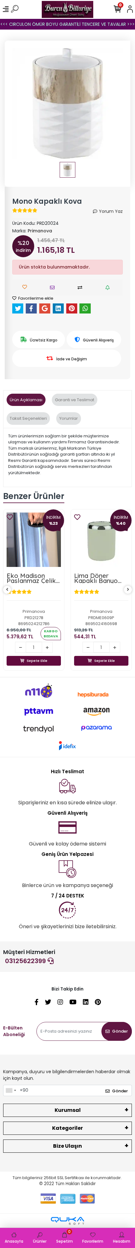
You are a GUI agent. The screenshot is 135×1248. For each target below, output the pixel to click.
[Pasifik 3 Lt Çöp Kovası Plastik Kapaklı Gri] (101, 540)
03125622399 (26, 961)
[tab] (26, 400)
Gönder (120, 1031)
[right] (128, 590)
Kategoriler (67, 1128)
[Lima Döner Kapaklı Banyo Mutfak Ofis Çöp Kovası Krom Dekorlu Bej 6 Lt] (34, 540)
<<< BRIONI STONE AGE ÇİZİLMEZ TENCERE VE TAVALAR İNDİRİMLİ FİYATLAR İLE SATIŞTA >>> (67, 24)
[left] (7, 590)
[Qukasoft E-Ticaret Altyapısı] (67, 1221)
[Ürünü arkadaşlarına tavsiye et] (53, 287)
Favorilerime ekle (35, 298)
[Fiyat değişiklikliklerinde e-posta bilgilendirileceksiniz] (109, 287)
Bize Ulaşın (67, 1146)
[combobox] (10, 1090)
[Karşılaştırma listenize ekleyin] (81, 287)
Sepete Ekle (37, 660)
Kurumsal (68, 1110)
